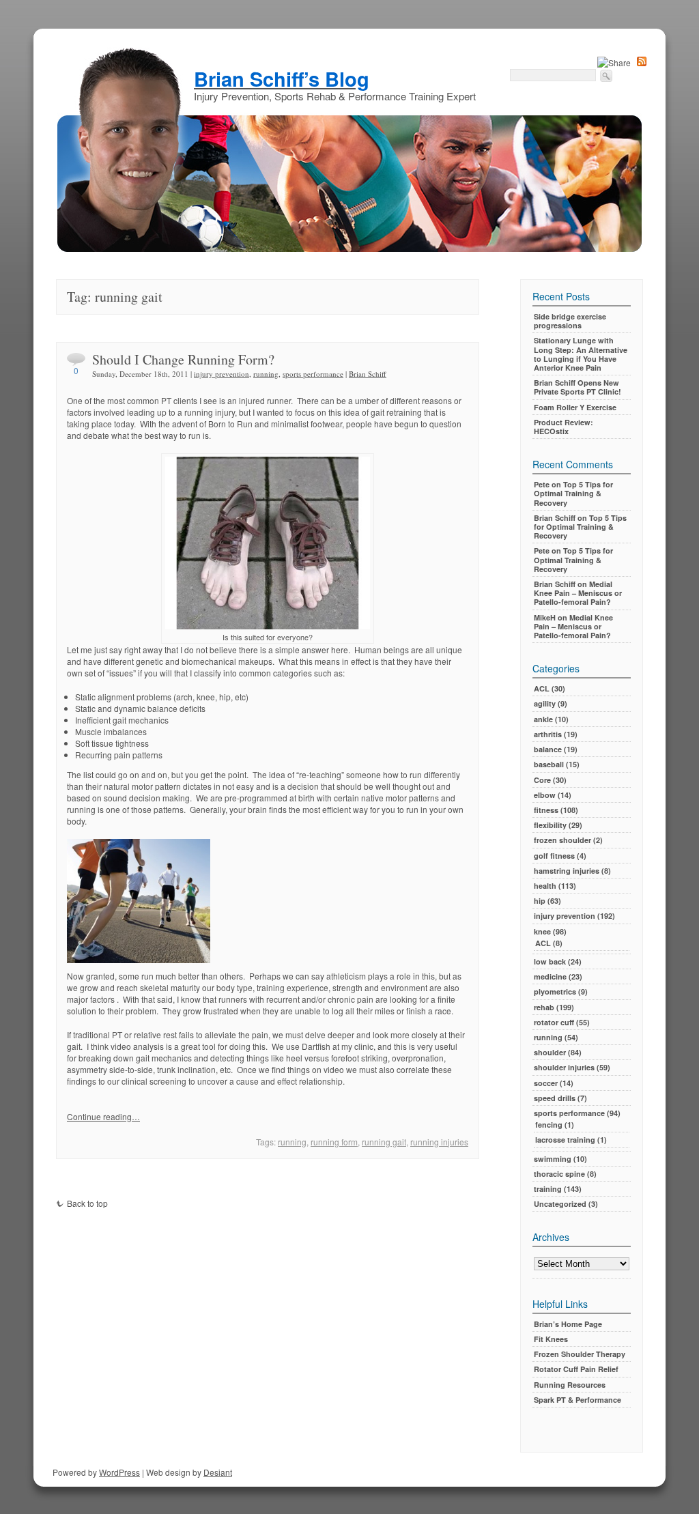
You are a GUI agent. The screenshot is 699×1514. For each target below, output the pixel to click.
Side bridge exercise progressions (570, 320)
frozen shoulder (562, 840)
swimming (552, 1159)
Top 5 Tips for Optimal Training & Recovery (573, 493)
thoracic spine (559, 1174)
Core (542, 780)
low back (550, 961)
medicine (550, 976)
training (548, 1189)
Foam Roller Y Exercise (575, 407)
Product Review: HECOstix (563, 426)
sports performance (313, 374)
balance (548, 749)
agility (545, 703)
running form (334, 1141)
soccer (546, 1083)
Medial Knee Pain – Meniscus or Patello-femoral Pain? (578, 593)
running (266, 374)
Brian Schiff (367, 374)
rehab (544, 1007)
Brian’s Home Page (568, 1324)
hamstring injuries (566, 871)
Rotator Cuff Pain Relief (576, 1369)
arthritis (548, 734)
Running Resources (569, 1385)
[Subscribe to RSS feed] (641, 62)
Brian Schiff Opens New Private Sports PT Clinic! (577, 387)
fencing (548, 1124)
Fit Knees (551, 1339)
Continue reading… (103, 1116)
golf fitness (554, 856)
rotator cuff (554, 1022)
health (545, 886)
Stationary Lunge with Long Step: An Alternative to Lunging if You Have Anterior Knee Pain (580, 354)
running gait (384, 1141)
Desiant (217, 1472)
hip (539, 901)
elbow (545, 795)
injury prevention (221, 374)
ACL (542, 688)
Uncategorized (560, 1204)
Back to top (87, 1203)
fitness (546, 810)
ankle (543, 719)
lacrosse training (565, 1139)
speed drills (554, 1098)
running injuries (439, 1141)
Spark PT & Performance (577, 1400)
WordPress (119, 1472)
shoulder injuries (564, 1067)
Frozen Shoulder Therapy (579, 1354)
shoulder (550, 1052)
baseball (549, 764)
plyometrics (555, 991)
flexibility (550, 825)
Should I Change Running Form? (183, 359)
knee (542, 931)
